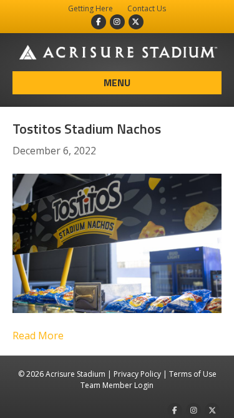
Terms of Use (193, 374)
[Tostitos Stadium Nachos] (117, 242)
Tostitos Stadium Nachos (86, 128)
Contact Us (146, 8)
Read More (38, 335)
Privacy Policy (137, 374)
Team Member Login (117, 385)
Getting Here (90, 8)
